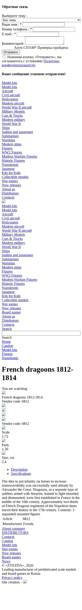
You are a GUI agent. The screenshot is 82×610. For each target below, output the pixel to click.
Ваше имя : (12, 24)
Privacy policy (12, 578)
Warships (8, 140)
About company (13, 528)
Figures (7, 148)
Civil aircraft (11, 95)
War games (10, 181)
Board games (11, 312)
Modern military (13, 120)
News (6, 561)
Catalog (7, 346)
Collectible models (15, 177)
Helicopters (10, 99)
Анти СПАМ (41, 48)
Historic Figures (13, 160)
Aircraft (7, 91)
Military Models (13, 111)
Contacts (8, 197)
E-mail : (9, 34)
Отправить (11, 52)
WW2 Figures (12, 152)
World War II (11, 124)
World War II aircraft (17, 107)
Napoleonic (10, 165)
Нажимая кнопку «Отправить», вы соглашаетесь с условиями (32, 61)
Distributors (10, 193)
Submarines (10, 136)
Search (7, 329)
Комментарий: (13, 43)
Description (19, 469)
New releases (11, 185)
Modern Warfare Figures (19, 156)
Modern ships (11, 144)
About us (8, 189)
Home (6, 342)
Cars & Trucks (12, 115)
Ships (6, 128)
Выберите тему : (14, 16)
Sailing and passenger (17, 132)
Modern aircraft (13, 103)
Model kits (9, 83)
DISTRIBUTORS (15, 533)
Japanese (8, 169)
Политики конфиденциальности (30, 63)
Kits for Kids (11, 173)
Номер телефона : (17, 29)
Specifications (21, 474)
